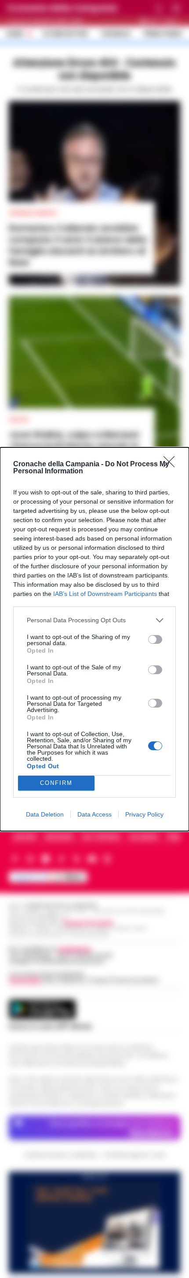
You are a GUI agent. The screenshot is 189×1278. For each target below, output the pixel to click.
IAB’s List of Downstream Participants (105, 593)
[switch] (155, 639)
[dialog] (94, 639)
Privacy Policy (144, 814)
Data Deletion (45, 814)
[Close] (172, 464)
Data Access (94, 814)
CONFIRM (56, 783)
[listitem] (94, 620)
